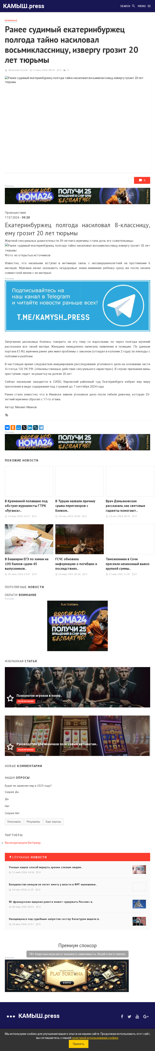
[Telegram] (41, 427)
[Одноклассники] (12, 427)
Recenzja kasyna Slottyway (23, 842)
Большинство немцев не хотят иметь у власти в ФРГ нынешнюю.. (53, 884)
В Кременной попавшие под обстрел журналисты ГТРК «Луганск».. (26, 506)
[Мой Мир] (18, 427)
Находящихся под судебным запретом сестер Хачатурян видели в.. (54, 919)
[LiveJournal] (35, 427)
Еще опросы (53, 821)
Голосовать (14, 821)
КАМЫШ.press (23, 5)
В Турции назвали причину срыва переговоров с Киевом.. (75, 506)
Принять (78, 1044)
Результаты (33, 821)
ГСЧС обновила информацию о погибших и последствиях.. (76, 564)
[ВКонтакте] (7, 427)
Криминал (11, 20)
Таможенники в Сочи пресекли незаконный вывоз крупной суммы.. (127, 564)
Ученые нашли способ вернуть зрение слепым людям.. (45, 867)
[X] (24, 427)
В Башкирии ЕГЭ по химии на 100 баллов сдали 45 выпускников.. (26, 564)
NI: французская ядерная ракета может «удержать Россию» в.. (51, 902)
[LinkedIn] (29, 427)
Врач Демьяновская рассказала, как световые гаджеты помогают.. (125, 506)
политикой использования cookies (95, 1037)
